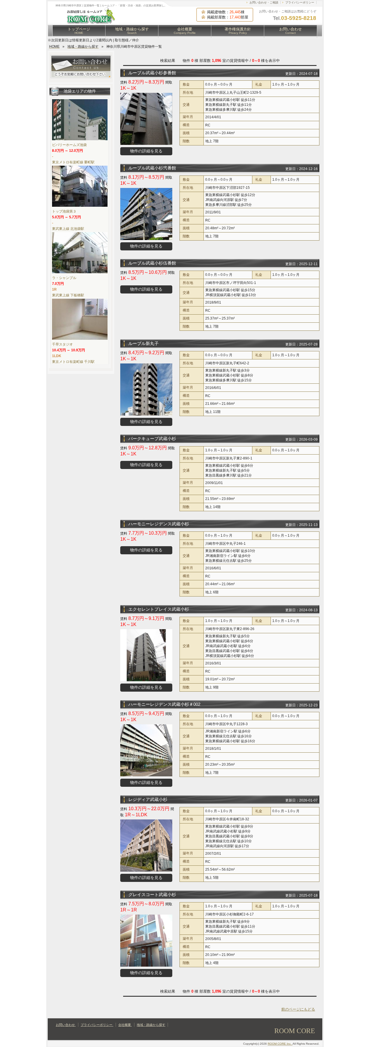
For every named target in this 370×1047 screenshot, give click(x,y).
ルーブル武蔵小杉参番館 (152, 72)
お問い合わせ (290, 30)
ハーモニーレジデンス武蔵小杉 (158, 523)
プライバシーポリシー (299, 2)
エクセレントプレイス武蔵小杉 (158, 609)
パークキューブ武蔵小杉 (152, 438)
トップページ (79, 30)
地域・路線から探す (132, 30)
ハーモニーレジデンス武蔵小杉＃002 (164, 704)
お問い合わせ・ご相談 (263, 2)
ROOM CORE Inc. (280, 1043)
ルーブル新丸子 (143, 343)
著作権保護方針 (238, 30)
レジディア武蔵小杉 (147, 799)
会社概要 (185, 30)
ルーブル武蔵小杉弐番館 (152, 167)
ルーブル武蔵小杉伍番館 (152, 263)
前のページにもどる (298, 1009)
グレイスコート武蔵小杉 (152, 894)
